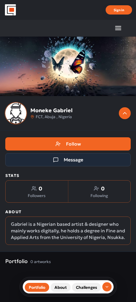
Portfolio (37, 287)
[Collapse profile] (125, 113)
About (60, 287)
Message (73, 160)
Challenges (86, 287)
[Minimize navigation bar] (107, 286)
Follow (73, 144)
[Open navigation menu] (118, 28)
